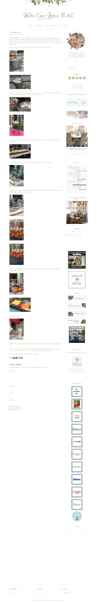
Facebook (28, 348)
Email (11, 393)
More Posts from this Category (77, 154)
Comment (12, 370)
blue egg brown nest (48, 15)
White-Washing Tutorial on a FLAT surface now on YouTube (77, 149)
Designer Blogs (60, 600)
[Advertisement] (77, 556)
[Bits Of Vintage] (77, 231)
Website (11, 400)
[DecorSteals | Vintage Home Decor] (75, 236)
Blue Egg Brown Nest (18, 348)
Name (11, 386)
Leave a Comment (26, 34)
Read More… (77, 60)
